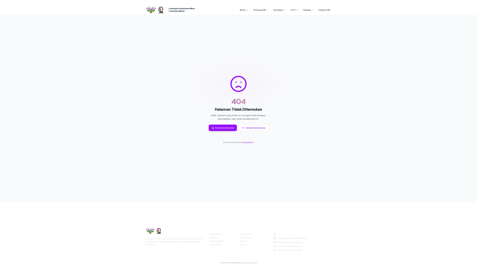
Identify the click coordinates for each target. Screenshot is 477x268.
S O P (293, 10)
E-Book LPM (324, 10)
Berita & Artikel (246, 234)
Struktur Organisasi (216, 241)
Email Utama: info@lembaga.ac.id (291, 242)
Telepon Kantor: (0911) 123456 (290, 250)
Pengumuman (246, 237)
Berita (242, 10)
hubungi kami (247, 142)
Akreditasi (278, 10)
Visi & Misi (213, 237)
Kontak (243, 244)
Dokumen (244, 241)
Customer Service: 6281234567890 (292, 238)
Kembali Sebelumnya (255, 128)
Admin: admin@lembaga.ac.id (290, 246)
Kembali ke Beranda (224, 128)
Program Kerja (215, 244)
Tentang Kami (215, 234)
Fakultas (307, 10)
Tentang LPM (259, 10)
